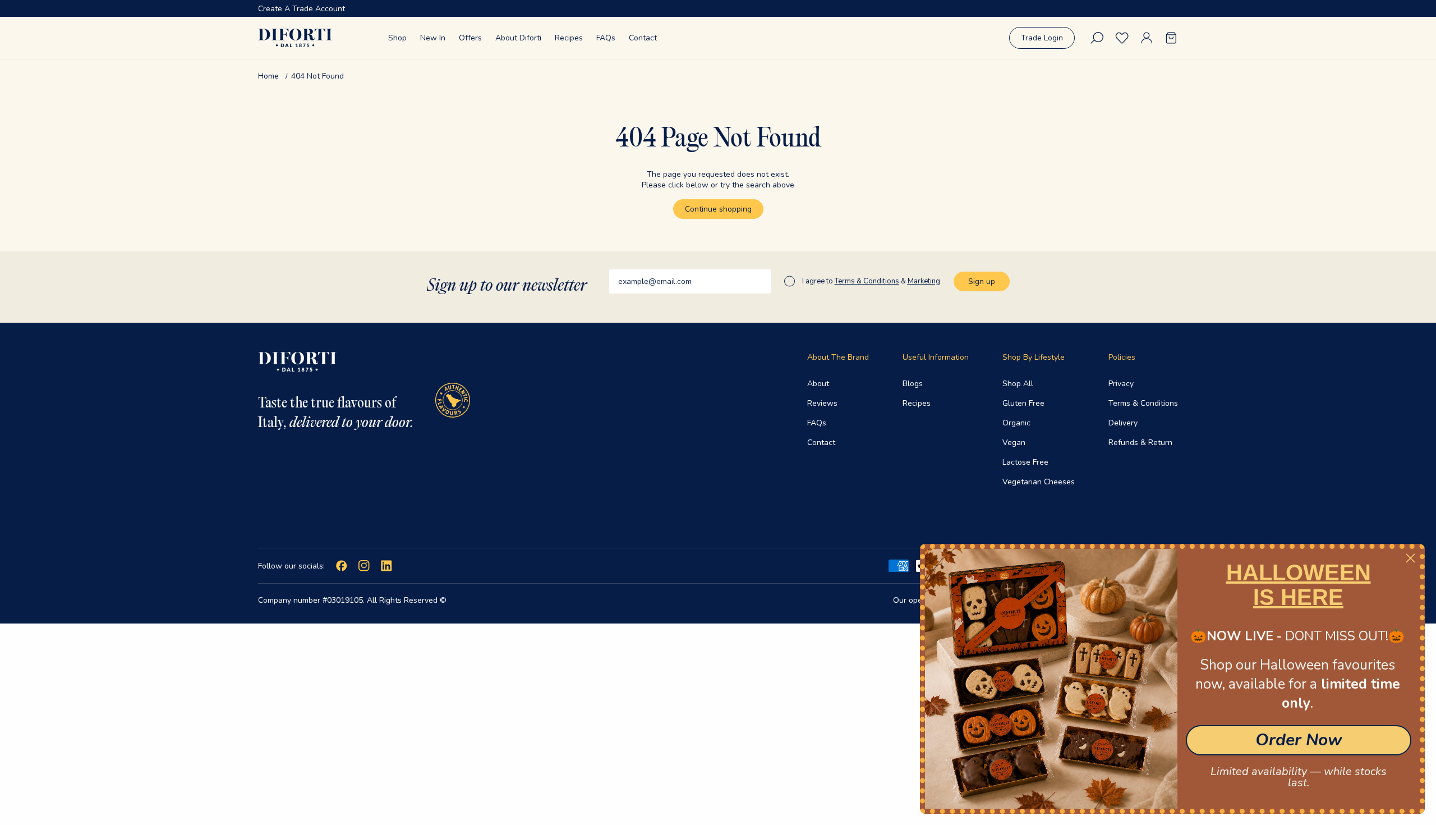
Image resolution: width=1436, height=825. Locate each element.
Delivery (1123, 423)
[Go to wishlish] (1122, 38)
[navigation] (718, 76)
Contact (643, 38)
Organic (1016, 423)
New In (432, 38)
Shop (397, 38)
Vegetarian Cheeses (1038, 481)
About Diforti (518, 38)
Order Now (1298, 739)
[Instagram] (364, 565)
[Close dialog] (1410, 558)
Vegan (1013, 442)
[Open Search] (1097, 38)
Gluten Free (1023, 403)
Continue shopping (718, 209)
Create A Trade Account (301, 8)
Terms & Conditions (1143, 403)
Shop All (1017, 383)
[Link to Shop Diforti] (295, 38)
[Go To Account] (1146, 38)
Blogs (913, 383)
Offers (470, 38)
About (818, 383)
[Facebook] (341, 565)
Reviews (822, 403)
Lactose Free (1025, 462)
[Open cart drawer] (1171, 38)
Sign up (981, 281)
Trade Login (1042, 38)
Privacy (1121, 383)
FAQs (605, 38)
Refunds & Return (1140, 442)
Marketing (924, 281)
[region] (718, 8)
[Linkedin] (386, 565)
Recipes (569, 38)
